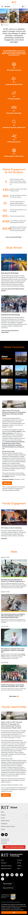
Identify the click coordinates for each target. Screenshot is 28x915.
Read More (4, 538)
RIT (2, 25)
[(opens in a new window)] (2, 834)
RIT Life (19, 863)
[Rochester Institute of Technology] (14, 2)
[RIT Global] (9, 807)
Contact (3, 829)
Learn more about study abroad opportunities (9, 331)
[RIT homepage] (12, 855)
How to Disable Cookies (17, 909)
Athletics (19, 865)
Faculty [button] (3, 818)
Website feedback (7, 883)
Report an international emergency (14, 847)
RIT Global (7, 6)
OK (14, 912)
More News (12, 696)
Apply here (7, 483)
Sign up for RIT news (8, 888)
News (18, 868)
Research (19, 860)
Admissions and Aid (6, 868)
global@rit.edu (4, 843)
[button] (2, 6)
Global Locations (5, 820)
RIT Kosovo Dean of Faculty (8, 826)
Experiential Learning (6, 865)
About (2, 812)
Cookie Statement (5, 909)
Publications (4, 823)
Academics (3, 863)
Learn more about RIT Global (13, 237)
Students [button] (3, 815)
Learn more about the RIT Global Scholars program (12, 289)
